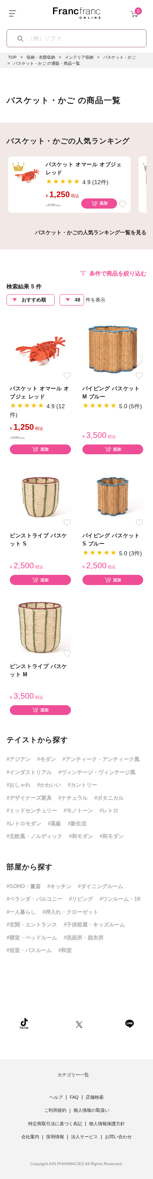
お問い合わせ (118, 1136)
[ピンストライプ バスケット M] (40, 626)
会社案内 (30, 1136)
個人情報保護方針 (107, 1123)
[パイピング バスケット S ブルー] (113, 496)
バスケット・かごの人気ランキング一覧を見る (90, 232)
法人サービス (84, 1136)
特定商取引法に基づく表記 (55, 1123)
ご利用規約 (55, 1110)
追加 (104, 203)
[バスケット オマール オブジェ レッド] (40, 348)
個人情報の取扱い (91, 1110)
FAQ (74, 1097)
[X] (79, 1024)
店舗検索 (95, 1097)
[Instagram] (52, 1024)
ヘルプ (56, 1097)
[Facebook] (104, 1024)
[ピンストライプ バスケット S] (40, 496)
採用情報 (55, 1136)
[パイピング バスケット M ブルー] (113, 348)
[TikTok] (24, 1024)
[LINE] (129, 1024)
